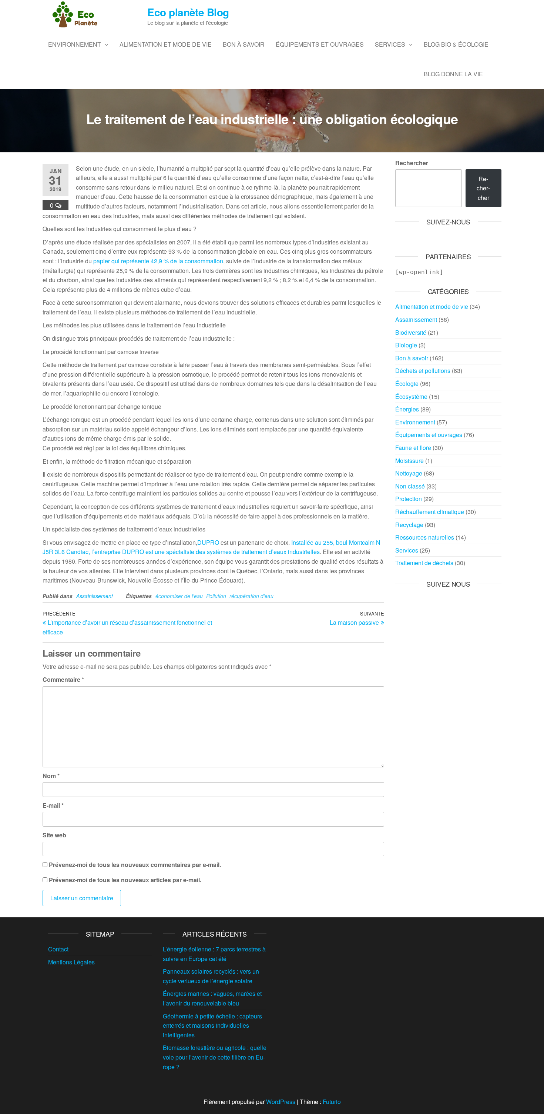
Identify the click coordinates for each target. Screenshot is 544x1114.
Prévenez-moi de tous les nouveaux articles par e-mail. (125, 879)
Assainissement (94, 596)
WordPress (280, 1101)
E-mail (53, 805)
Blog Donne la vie (453, 74)
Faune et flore (413, 447)
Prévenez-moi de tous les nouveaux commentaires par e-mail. (135, 864)
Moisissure (409, 460)
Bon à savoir (244, 44)
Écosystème (411, 396)
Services (390, 44)
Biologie (406, 345)
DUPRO (208, 542)
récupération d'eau (251, 596)
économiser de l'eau (179, 596)
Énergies (407, 409)
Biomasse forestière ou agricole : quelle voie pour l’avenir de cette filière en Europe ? (214, 1057)
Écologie (407, 383)
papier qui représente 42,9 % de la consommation (158, 261)
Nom (51, 775)
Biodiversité (410, 332)
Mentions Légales (71, 962)
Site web (54, 835)
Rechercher (411, 163)
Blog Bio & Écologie (456, 44)
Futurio (332, 1101)
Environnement (74, 44)
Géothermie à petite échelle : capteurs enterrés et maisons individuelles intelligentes (212, 1025)
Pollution (216, 596)
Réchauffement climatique (429, 511)
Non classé (410, 486)
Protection (408, 498)
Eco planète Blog (188, 12)
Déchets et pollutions (422, 370)
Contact (58, 949)
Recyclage (409, 524)
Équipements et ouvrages (320, 44)
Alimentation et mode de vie (166, 44)
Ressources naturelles (424, 537)
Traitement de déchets (424, 562)
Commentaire (63, 679)
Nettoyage (408, 473)
